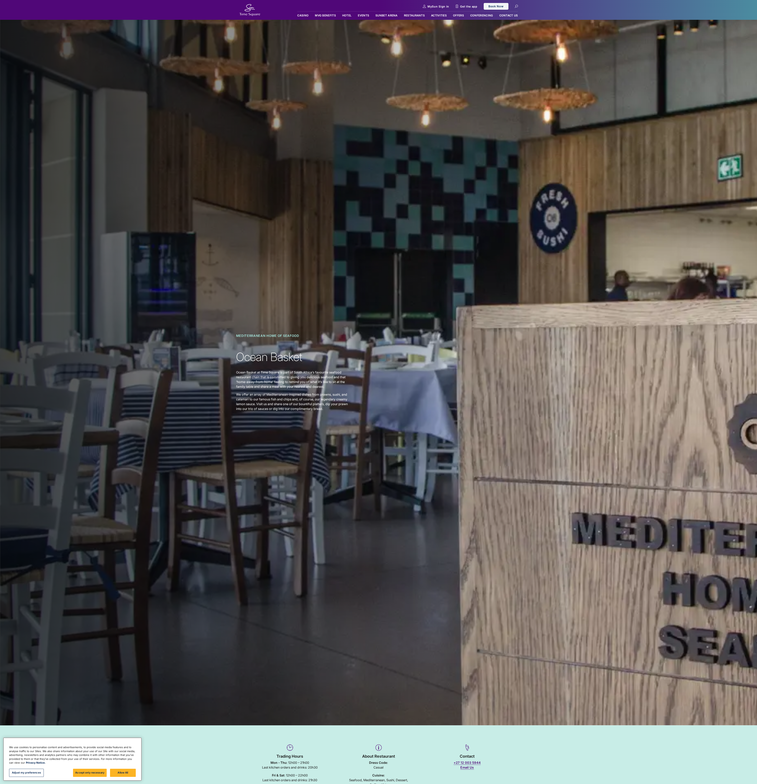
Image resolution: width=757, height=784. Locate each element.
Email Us (467, 767)
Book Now (496, 6)
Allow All (123, 772)
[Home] (249, 10)
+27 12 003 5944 (467, 763)
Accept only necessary (89, 772)
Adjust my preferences (26, 772)
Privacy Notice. (36, 762)
